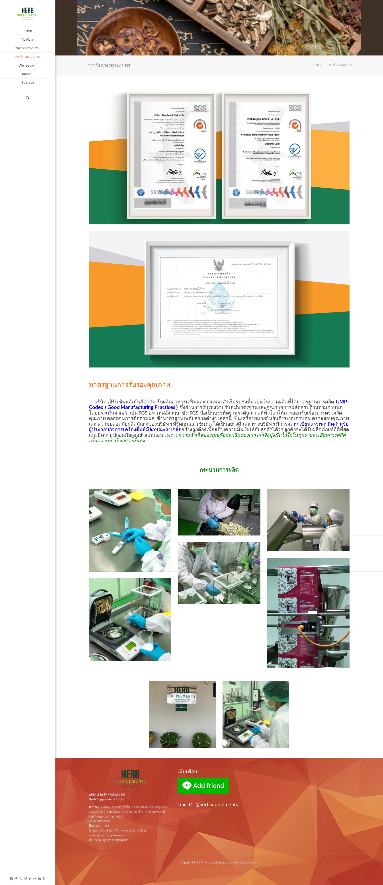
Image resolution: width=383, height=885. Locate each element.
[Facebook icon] (16, 879)
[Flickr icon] (34, 879)
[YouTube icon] (30, 879)
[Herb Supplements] (27, 13)
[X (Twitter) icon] (20, 879)
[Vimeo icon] (25, 879)
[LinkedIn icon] (39, 879)
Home (317, 64)
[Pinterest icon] (44, 879)
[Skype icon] (11, 879)
